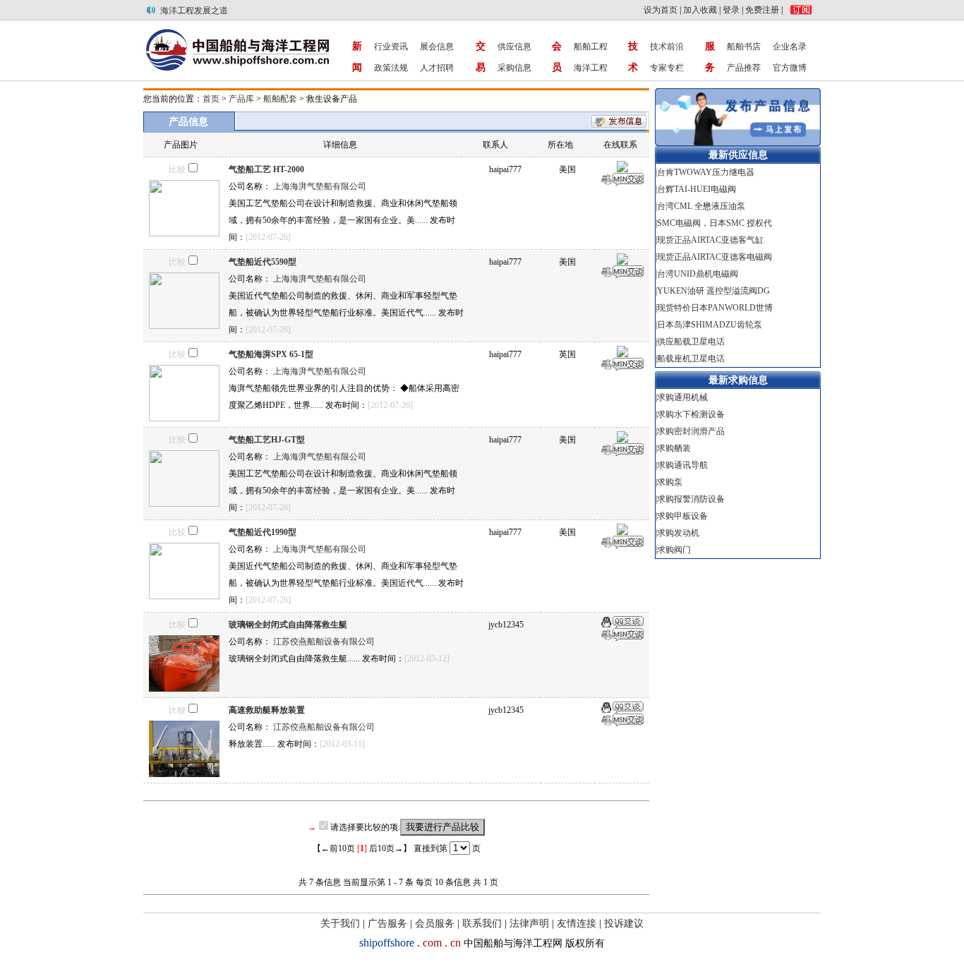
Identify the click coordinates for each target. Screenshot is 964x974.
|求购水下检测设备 (691, 414)
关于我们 (340, 923)
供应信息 (514, 47)
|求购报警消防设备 (691, 499)
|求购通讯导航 (683, 465)
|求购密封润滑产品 (691, 431)
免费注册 (762, 10)
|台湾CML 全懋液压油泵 (700, 206)
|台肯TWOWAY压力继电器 (705, 172)
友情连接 (576, 923)
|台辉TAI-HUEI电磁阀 (696, 189)
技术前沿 (667, 47)
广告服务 (387, 923)
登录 (731, 10)
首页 (211, 99)
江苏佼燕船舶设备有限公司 (324, 642)
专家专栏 (667, 68)
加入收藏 (700, 10)
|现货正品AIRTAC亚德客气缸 (711, 240)
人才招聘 (437, 68)
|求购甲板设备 (683, 516)
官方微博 (790, 68)
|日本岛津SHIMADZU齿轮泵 (710, 325)
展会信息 (437, 47)
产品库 (241, 99)
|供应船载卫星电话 (690, 342)
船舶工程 (591, 47)
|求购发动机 (678, 533)
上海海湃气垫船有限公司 (319, 186)
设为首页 (660, 10)
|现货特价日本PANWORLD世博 (714, 308)
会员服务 (434, 923)
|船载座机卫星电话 (690, 358)
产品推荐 (744, 68)
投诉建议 (624, 923)
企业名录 (790, 47)
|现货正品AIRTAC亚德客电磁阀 (714, 257)
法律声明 (529, 923)
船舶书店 (744, 47)
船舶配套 (280, 99)
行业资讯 (391, 47)
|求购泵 (670, 482)
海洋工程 (591, 68)
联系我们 (482, 923)
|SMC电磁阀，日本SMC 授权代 (714, 223)
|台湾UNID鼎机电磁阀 (697, 274)
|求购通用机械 (683, 397)
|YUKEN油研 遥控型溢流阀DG (713, 291)
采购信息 (514, 68)
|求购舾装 (674, 448)
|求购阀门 (674, 550)
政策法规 (391, 68)
